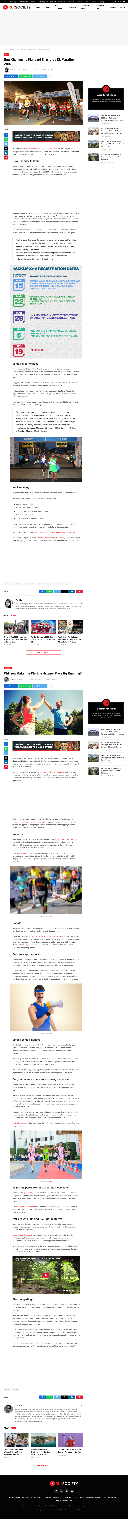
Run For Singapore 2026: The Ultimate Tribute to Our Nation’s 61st (43, 639)
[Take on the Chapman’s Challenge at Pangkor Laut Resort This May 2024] (43, 1440)
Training (101, 1)
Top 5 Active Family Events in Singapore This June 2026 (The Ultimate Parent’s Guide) (69, 639)
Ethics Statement (94, 1497)
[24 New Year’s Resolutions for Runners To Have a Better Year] (70, 1440)
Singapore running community (66, 839)
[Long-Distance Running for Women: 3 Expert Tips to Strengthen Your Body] (16, 1440)
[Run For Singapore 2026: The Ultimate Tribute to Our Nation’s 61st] (43, 627)
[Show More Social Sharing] (50, 76)
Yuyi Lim (14, 70)
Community (12, 1)
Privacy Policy (110, 1497)
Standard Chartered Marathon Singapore (52, 538)
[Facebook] (6, 135)
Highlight (53, 1)
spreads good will (32, 1193)
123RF (50, 916)
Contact (113, 7)
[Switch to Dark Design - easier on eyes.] (121, 7)
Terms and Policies (64, 1501)
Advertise (38, 1497)
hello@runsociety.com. (35, 1421)
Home (38, 7)
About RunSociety (24, 1497)
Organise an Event (85, 7)
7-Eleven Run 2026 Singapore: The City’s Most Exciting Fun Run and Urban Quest (16, 639)
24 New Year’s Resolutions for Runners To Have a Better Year (69, 1450)
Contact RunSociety (53, 1497)
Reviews (93, 1)
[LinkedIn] (6, 153)
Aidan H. (14, 679)
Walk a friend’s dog (19, 1123)
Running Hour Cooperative (23, 1235)
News (4, 1)
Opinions (79, 1)
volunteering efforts (29, 853)
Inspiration (61, 1)
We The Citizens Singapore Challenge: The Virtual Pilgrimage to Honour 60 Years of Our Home (112, 131)
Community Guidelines (74, 1497)
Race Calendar (58, 7)
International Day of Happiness (52, 772)
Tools (47, 7)
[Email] (6, 148)
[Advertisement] (64, 28)
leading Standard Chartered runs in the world (39, 149)
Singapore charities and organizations (43, 936)
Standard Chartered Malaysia (59, 584)
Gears (33, 1)
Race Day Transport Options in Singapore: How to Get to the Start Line (111, 157)
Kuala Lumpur (9, 584)
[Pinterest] (6, 158)
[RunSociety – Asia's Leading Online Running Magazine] (17, 7)
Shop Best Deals (100, 7)
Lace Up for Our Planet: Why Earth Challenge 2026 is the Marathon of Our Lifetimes (112, 143)
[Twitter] (6, 144)
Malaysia (19, 584)
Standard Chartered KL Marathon (36, 584)
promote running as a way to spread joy (28, 822)
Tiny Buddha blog (31, 945)
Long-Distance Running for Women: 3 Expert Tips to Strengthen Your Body (14, 1452)
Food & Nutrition (24, 1)
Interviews (71, 1)
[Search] (124, 7)
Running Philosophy (11, 1389)
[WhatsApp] (6, 140)
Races (86, 1)
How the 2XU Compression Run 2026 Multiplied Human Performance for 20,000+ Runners (112, 118)
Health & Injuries (43, 1)
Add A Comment (43, 652)
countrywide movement (25, 1207)
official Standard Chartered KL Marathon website (55, 532)
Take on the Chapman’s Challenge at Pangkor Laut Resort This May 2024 (40, 1452)
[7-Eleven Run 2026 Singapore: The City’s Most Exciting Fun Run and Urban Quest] (16, 627)
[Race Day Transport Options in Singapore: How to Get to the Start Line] (93, 157)
